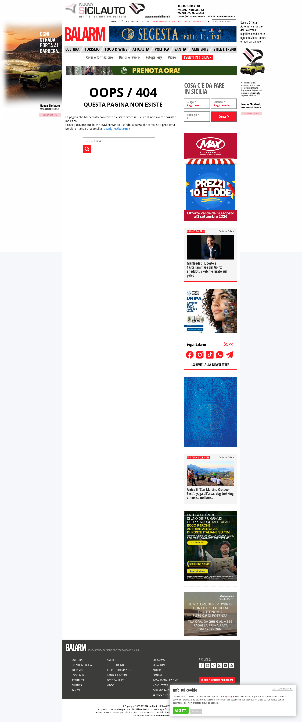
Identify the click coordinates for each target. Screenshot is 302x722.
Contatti (158, 675)
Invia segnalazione (165, 680)
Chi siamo (159, 659)
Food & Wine (80, 675)
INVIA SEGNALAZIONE (163, 21)
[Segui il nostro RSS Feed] (231, 665)
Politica (77, 685)
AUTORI (145, 21)
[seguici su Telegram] (225, 665)
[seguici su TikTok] (213, 665)
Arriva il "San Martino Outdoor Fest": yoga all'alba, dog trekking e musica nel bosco (210, 493)
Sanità (76, 690)
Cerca (222, 116)
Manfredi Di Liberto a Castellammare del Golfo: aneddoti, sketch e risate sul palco (207, 269)
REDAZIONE (132, 21)
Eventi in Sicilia (82, 665)
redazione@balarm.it (116, 129)
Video (172, 57)
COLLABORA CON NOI (189, 21)
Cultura (77, 659)
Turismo (77, 670)
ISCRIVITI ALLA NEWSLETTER (210, 364)
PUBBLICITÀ (117, 21)
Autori (157, 670)
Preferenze (196, 711)
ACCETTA (180, 710)
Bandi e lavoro (129, 57)
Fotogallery (154, 57)
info (229, 696)
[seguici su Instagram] (207, 665)
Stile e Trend (115, 665)
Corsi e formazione (99, 57)
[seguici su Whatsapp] (219, 665)
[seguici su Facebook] (201, 665)
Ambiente (113, 659)
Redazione (159, 665)
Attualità (78, 680)
